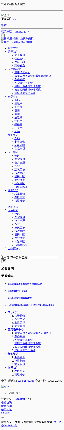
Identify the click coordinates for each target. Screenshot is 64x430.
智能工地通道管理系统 (27, 343)
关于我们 (13, 312)
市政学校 (19, 231)
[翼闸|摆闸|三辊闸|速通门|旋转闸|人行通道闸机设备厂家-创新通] (32, 40)
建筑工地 (19, 227)
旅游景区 (19, 241)
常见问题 (19, 364)
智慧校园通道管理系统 (27, 346)
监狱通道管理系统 (24, 350)
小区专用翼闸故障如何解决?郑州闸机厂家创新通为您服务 (31, 305)
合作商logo (20, 245)
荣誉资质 (19, 326)
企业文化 (19, 319)
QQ (14, 18)
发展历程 (19, 322)
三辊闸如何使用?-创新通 (18, 291)
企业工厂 (19, 224)
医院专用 (19, 217)
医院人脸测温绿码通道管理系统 (32, 333)
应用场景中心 (16, 329)
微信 (4, 25)
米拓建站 (20, 399)
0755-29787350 (26, 380)
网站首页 (13, 48)
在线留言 (19, 371)
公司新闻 (19, 360)
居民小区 (19, 234)
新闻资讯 (13, 353)
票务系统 (19, 336)
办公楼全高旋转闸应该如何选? (20, 298)
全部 (17, 100)
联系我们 (13, 367)
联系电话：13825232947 (15, 31)
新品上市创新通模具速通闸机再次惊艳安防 (25, 284)
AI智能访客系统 (23, 340)
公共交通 (19, 220)
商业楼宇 (19, 238)
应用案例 (13, 210)
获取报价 (19, 374)
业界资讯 (19, 357)
